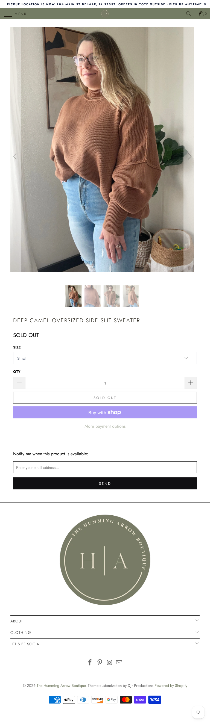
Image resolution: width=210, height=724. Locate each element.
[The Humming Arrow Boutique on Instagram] (110, 663)
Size (17, 347)
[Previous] (15, 156)
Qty (17, 371)
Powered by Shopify (170, 685)
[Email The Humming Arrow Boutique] (119, 663)
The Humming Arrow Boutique (61, 685)
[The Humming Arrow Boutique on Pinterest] (100, 663)
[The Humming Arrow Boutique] (105, 13)
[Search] (191, 13)
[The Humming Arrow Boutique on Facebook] (90, 663)
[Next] (188, 156)
